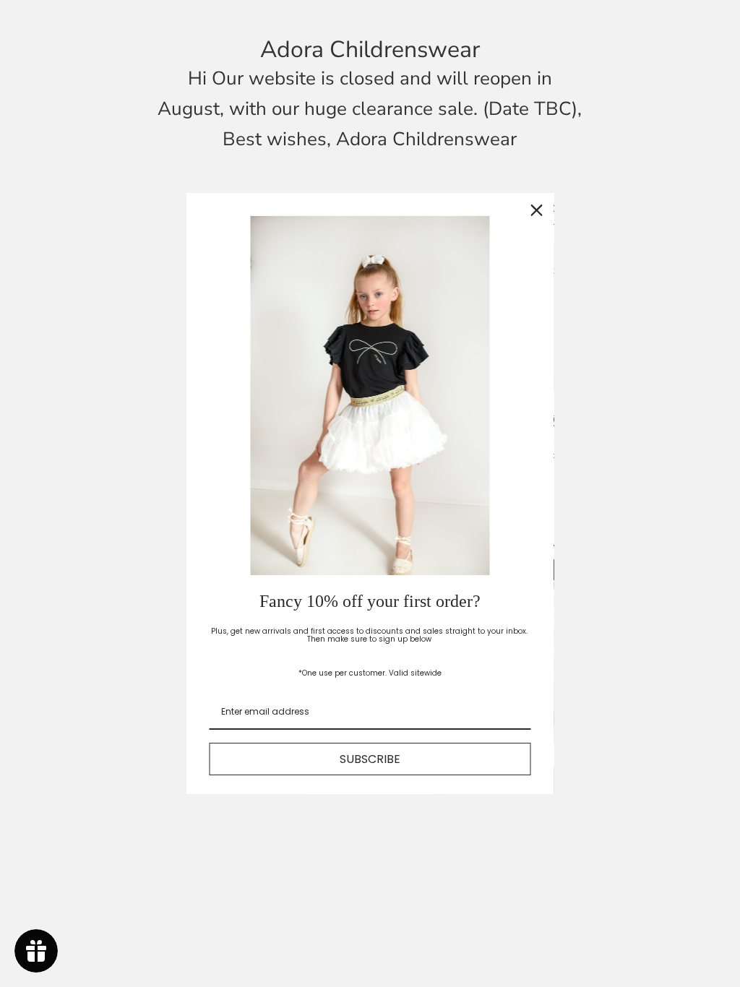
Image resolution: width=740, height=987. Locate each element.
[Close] (537, 210)
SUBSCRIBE (370, 759)
